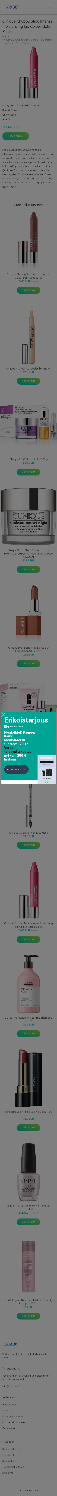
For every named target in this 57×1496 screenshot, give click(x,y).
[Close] (3, 714)
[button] (16, 769)
